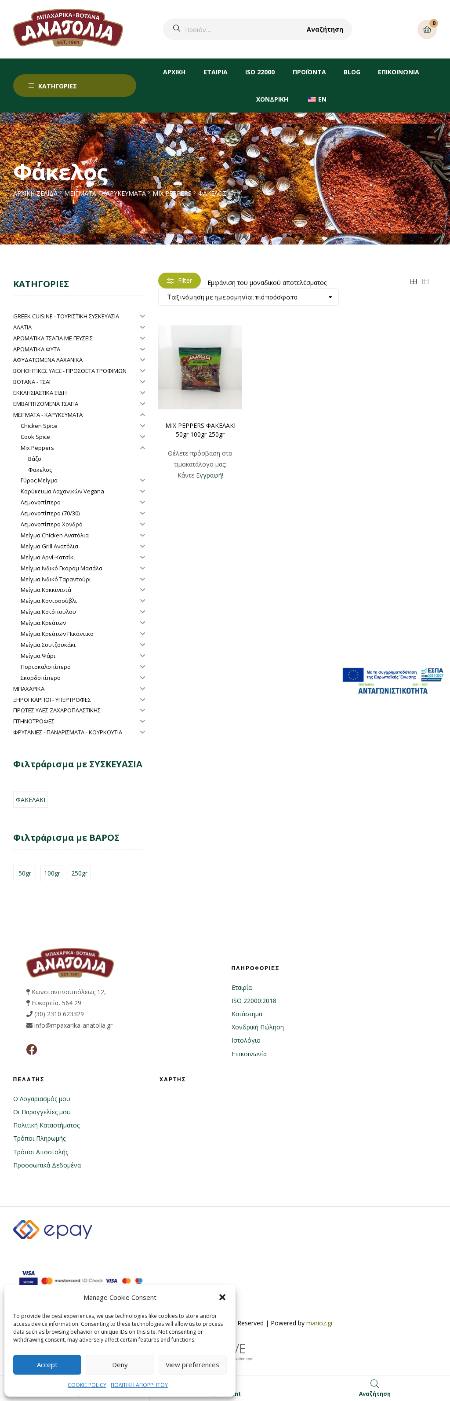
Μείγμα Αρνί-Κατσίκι (48, 557)
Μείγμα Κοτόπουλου (48, 612)
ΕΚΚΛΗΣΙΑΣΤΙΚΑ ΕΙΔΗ (40, 393)
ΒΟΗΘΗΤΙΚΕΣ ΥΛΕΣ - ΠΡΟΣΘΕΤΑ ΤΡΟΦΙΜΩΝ (70, 371)
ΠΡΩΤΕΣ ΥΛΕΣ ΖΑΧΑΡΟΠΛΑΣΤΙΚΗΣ (57, 710)
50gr (24, 873)
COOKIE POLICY (87, 1385)
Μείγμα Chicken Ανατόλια (55, 535)
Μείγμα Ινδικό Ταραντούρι (56, 579)
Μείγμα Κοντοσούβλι (49, 601)
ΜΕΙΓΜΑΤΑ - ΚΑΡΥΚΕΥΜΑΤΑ (105, 193)
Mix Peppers (172, 193)
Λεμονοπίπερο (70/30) (50, 513)
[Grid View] (413, 280)
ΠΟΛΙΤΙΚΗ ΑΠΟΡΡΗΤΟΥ (139, 1385)
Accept (47, 1364)
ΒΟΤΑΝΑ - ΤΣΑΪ (32, 382)
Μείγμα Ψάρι (38, 656)
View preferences (192, 1364)
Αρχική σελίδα (35, 193)
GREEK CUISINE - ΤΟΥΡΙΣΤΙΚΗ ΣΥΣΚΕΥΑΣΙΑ (66, 316)
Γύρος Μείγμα (39, 480)
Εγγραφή (209, 475)
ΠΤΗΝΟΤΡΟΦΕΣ (33, 721)
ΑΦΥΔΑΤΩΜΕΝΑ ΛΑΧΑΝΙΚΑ (48, 360)
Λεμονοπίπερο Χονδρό (52, 524)
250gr (79, 873)
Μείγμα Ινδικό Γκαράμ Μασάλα (61, 568)
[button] (222, 1297)
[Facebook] (31, 1049)
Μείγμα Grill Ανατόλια (49, 546)
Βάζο (34, 459)
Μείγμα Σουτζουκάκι (48, 645)
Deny (120, 1364)
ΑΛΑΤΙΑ (22, 327)
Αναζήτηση (325, 29)
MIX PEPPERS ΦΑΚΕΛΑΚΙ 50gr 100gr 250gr (200, 429)
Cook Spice (35, 437)
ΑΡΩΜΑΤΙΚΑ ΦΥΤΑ (36, 349)
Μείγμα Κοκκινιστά (46, 590)
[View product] (200, 367)
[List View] (425, 280)
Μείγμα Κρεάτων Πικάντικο (57, 634)
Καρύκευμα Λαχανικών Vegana (62, 491)
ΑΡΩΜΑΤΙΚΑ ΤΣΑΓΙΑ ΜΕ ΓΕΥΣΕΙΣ (53, 338)
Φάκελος (40, 470)
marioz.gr (319, 1323)
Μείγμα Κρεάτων (43, 623)
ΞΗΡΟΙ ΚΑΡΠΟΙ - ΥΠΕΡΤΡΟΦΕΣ (52, 700)
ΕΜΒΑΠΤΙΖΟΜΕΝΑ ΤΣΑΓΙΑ (45, 404)
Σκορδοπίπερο (41, 678)
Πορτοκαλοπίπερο (46, 667)
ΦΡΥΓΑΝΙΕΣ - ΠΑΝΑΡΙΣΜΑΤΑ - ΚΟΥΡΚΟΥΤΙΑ (67, 732)
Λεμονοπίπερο (41, 502)
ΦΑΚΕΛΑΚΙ (30, 799)
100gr (52, 873)
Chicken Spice (39, 426)
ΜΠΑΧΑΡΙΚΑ (28, 689)
